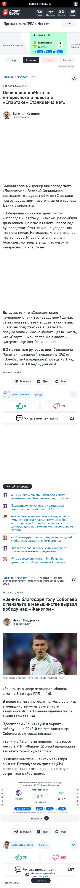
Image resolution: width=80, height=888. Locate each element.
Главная (8, 77)
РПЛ (33, 77)
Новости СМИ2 (11, 882)
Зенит (61, 798)
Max (63, 381)
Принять (41, 880)
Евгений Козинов (26, 113)
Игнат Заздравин (26, 620)
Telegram (25, 381)
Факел (19, 798)
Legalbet (18, 372)
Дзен (46, 381)
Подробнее (45, 876)
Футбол (22, 77)
